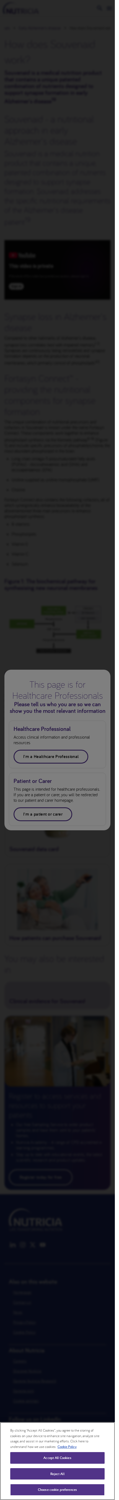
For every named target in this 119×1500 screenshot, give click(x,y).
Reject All (57, 1473)
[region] (57, 1461)
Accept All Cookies (57, 1457)
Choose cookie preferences (57, 1489)
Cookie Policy (67, 1446)
